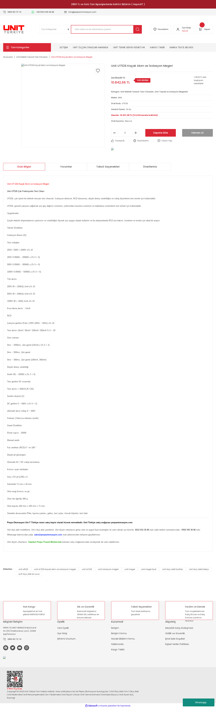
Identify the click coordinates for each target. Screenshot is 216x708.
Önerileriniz (150, 166)
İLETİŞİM (64, 47)
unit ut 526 (87, 569)
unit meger (130, 569)
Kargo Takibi (117, 649)
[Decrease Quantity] (114, 132)
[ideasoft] (91, 705)
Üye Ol (185, 30)
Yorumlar (66, 166)
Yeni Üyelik (63, 628)
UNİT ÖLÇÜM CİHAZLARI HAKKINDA (90, 47)
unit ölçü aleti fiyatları (172, 569)
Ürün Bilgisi (24, 166)
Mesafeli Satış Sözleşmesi (179, 628)
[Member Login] (177, 29)
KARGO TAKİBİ (157, 47)
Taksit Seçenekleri (108, 166)
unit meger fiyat (148, 569)
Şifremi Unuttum (66, 638)
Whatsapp (201, 702)
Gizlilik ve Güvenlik (175, 633)
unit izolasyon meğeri (108, 569)
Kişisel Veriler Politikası (177, 644)
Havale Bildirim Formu (123, 638)
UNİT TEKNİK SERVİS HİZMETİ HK (129, 47)
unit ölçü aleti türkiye (199, 569)
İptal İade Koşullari (175, 638)
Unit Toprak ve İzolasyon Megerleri (171, 91)
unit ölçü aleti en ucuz (29, 574)
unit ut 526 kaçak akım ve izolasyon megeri (55, 569)
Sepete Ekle (160, 133)
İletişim (115, 628)
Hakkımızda (117, 644)
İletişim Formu (119, 633)
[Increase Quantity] (136, 132)
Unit (120, 97)
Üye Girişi (62, 633)
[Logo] (14, 29)
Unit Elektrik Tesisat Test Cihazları (137, 91)
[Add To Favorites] (98, 71)
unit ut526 (23, 569)
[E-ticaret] (107, 705)
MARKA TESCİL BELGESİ (181, 47)
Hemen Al (197, 133)
